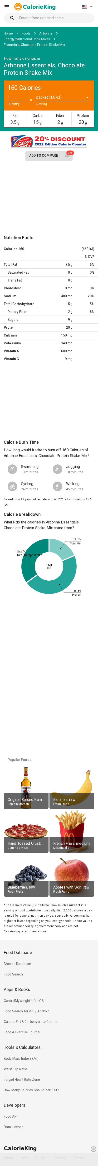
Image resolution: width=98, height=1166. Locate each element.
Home (8, 33)
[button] (87, 6)
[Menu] (6, 6)
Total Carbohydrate (19, 304)
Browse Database (17, 964)
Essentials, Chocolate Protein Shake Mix (34, 45)
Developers (14, 1105)
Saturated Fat (18, 272)
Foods (26, 33)
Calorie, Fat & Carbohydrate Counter (31, 1022)
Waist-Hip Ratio (15, 1069)
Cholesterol (13, 288)
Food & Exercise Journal (22, 1032)
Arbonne (46, 33)
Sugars (13, 320)
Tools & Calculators (22, 1047)
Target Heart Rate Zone (22, 1079)
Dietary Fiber (17, 312)
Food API (10, 1116)
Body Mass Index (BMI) (21, 1058)
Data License (14, 1127)
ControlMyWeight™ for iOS (24, 1001)
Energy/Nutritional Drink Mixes (27, 39)
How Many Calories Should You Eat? (31, 1090)
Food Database (18, 952)
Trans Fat (15, 280)
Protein (9, 327)
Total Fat (10, 264)
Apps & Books (17, 989)
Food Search (13, 974)
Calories (10, 249)
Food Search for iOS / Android (26, 1011)
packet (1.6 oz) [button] (49, 97)
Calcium (10, 335)
